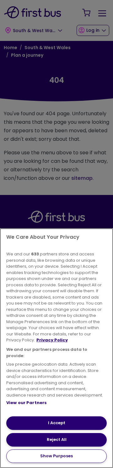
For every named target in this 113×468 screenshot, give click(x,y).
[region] (56, 348)
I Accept (56, 423)
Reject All (57, 439)
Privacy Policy (52, 340)
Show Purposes (56, 456)
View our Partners (26, 403)
